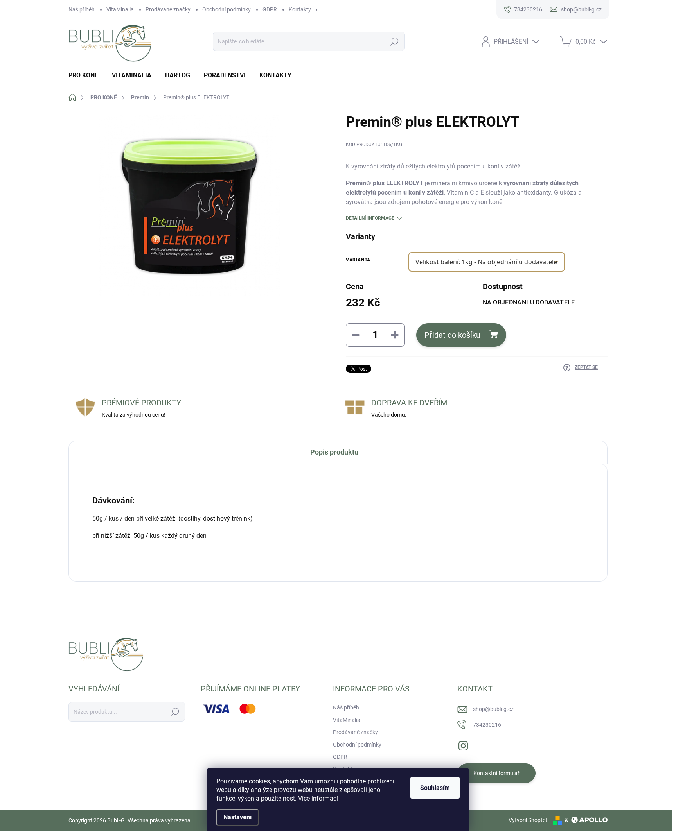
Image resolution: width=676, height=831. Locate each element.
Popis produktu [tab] (334, 452)
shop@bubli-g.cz (493, 709)
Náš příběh (81, 9)
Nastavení (237, 817)
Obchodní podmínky (226, 9)
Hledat (395, 41)
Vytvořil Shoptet (528, 820)
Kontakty (300, 9)
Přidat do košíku (452, 335)
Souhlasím (435, 788)
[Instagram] (463, 744)
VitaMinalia (120, 9)
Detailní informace (370, 218)
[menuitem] (86, 75)
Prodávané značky (168, 9)
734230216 (487, 725)
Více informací (318, 798)
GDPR (269, 9)
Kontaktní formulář (496, 773)
